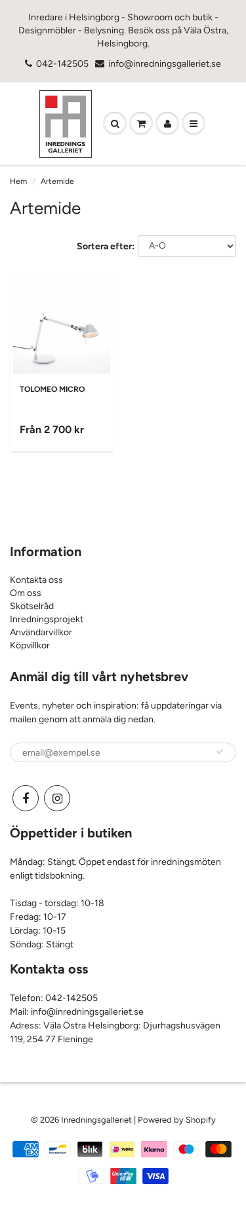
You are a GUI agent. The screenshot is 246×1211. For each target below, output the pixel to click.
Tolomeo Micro (52, 389)
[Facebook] (25, 798)
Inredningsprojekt (46, 619)
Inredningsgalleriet (97, 1120)
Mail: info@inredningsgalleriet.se (77, 1011)
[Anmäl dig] (219, 751)
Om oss (25, 593)
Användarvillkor (41, 632)
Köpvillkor (30, 645)
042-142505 (62, 63)
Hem (18, 181)
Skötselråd (32, 606)
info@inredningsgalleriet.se (164, 63)
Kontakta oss (36, 580)
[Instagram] (57, 798)
